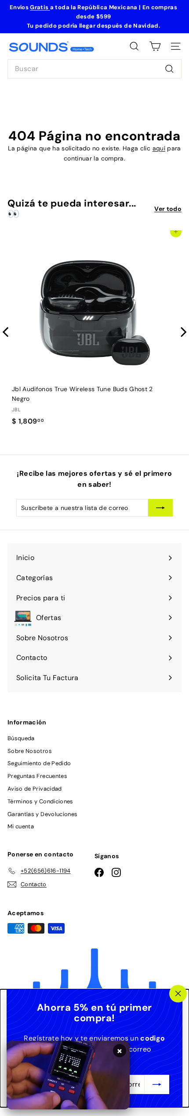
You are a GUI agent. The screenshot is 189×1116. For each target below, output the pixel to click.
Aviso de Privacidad (34, 788)
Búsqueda (21, 738)
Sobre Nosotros (29, 751)
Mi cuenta (20, 826)
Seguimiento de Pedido (39, 763)
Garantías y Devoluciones (42, 814)
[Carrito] (155, 46)
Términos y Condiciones (40, 801)
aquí (159, 148)
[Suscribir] (157, 1084)
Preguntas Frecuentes (37, 776)
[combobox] (94, 68)
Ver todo (168, 209)
